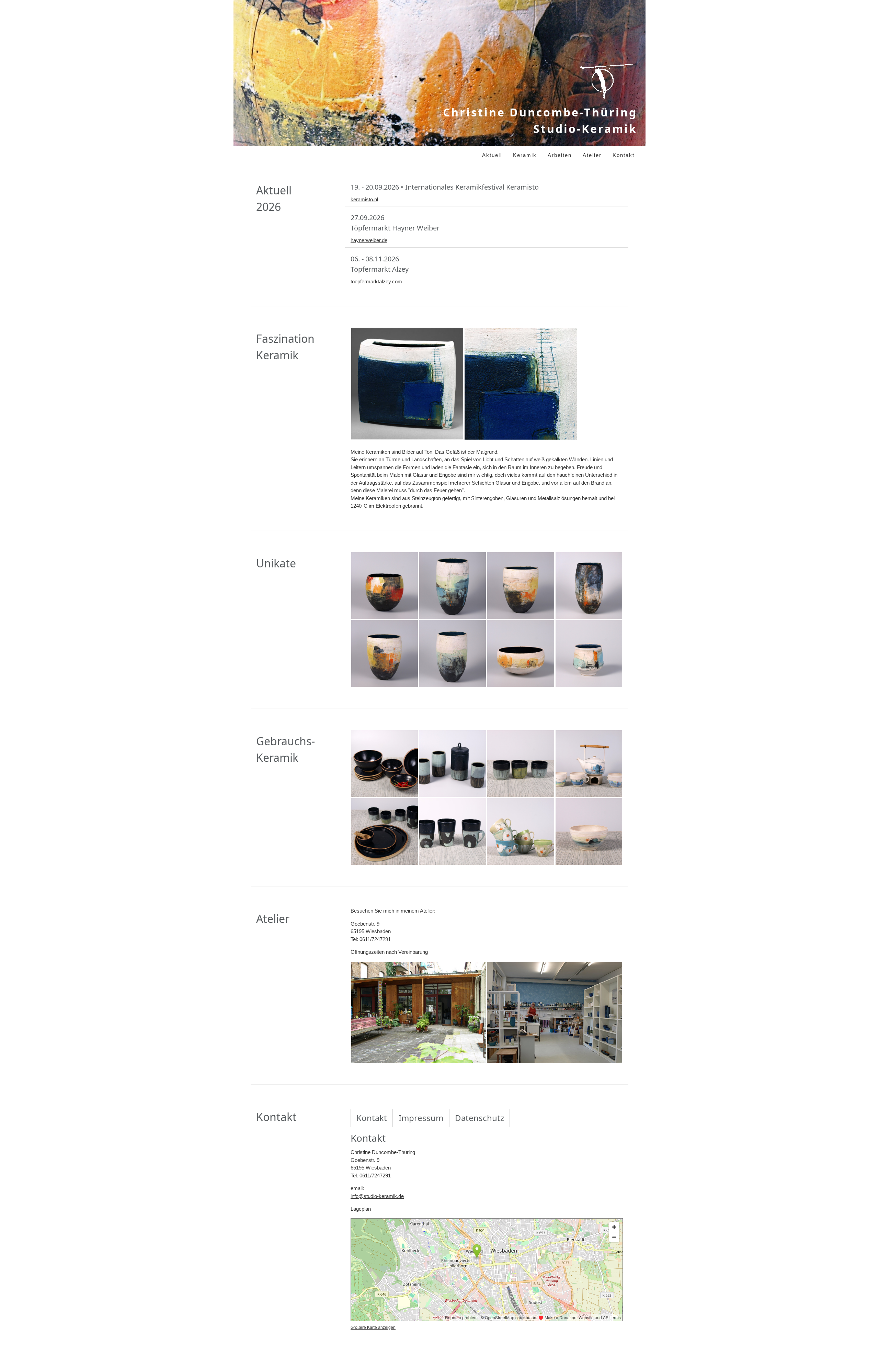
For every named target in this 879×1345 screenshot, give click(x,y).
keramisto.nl (364, 199)
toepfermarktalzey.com (376, 281)
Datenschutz (479, 1117)
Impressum (421, 1117)
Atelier (592, 155)
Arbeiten (560, 155)
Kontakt (624, 155)
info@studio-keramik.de (377, 1196)
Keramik (525, 155)
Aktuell (492, 155)
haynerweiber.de (369, 240)
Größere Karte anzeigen (373, 1327)
